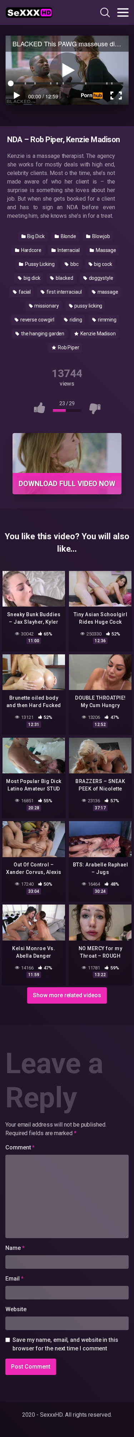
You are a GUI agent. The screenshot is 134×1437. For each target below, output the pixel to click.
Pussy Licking (39, 264)
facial (24, 292)
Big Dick (35, 236)
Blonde (68, 236)
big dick (31, 278)
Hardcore (30, 250)
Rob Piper (68, 347)
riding (75, 320)
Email (14, 1278)
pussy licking (88, 306)
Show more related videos (67, 995)
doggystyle (100, 278)
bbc (74, 264)
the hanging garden (42, 333)
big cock (102, 264)
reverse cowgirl (36, 320)
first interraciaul (63, 292)
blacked (64, 278)
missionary (46, 306)
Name (15, 1248)
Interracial (68, 250)
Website (15, 1309)
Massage (105, 250)
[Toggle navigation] (123, 12)
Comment (20, 1147)
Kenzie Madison (97, 333)
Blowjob (100, 236)
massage (107, 292)
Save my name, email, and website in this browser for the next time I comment (65, 1344)
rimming (106, 320)
